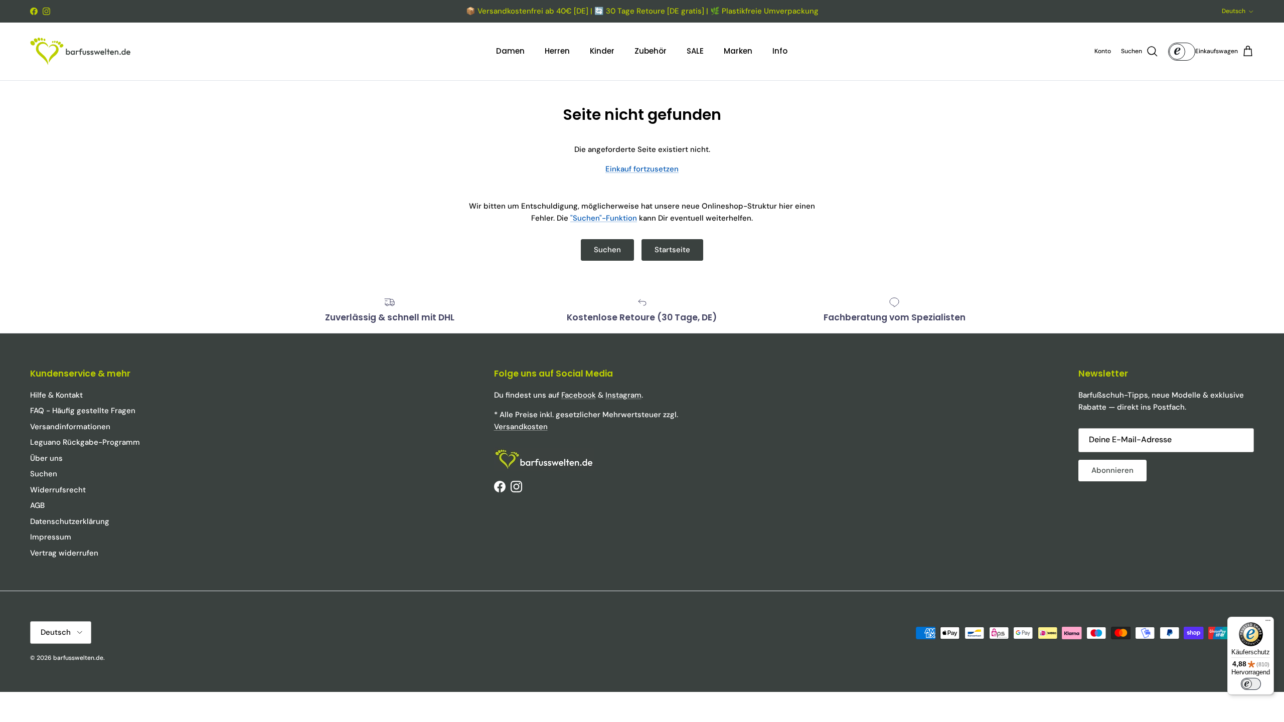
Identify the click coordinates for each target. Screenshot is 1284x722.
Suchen (607, 250)
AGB (37, 505)
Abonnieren (1112, 470)
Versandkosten (521, 427)
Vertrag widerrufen (64, 553)
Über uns (46, 458)
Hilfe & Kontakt (56, 395)
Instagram (623, 395)
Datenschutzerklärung (69, 521)
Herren (557, 51)
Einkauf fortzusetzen (642, 169)
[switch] (1251, 684)
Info (779, 51)
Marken (738, 51)
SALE (695, 51)
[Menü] (1268, 623)
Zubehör (650, 51)
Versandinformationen (70, 427)
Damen (510, 51)
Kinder (602, 51)
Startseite (672, 250)
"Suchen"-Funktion (603, 218)
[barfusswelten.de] (80, 51)
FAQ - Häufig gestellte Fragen (82, 411)
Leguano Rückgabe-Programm (85, 442)
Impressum (50, 537)
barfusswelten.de (78, 658)
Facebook (578, 395)
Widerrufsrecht (58, 490)
